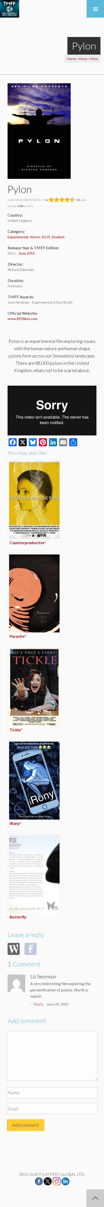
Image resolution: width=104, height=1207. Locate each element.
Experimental (18, 237)
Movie (83, 59)
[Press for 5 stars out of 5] (72, 199)
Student (58, 237)
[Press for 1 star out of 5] (51, 199)
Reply (38, 1003)
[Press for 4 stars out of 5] (67, 199)
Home (71, 59)
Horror (35, 237)
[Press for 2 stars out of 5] (56, 199)
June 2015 (26, 253)
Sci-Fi (46, 237)
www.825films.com (22, 318)
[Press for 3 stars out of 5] (62, 199)
